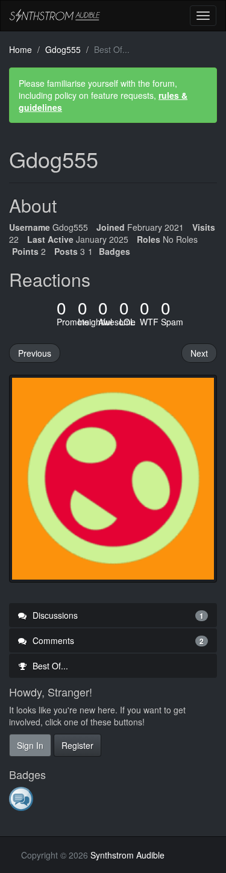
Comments (117, 640)
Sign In (30, 745)
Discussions (117, 615)
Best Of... (49, 666)
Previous (34, 353)
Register (77, 745)
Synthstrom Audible (55, 16)
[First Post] (22, 798)
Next (199, 353)
